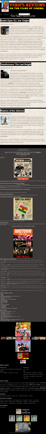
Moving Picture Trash (18, 401)
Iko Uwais (20, 55)
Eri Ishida (33, 54)
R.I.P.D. (31, 28)
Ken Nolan (21, 102)
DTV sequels (36, 384)
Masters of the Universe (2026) (6, 297)
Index (1, 372)
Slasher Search (4, 390)
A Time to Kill (3, 298)
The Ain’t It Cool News (3, 403)
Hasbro (8, 55)
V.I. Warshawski (3, 306)
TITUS (27, 95)
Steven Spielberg (32, 376)
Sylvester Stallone (39, 376)
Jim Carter (9, 102)
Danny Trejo (16, 384)
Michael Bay (10, 103)
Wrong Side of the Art (32, 403)
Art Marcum (22, 100)
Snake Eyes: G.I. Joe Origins (14, 20)
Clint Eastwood (39, 372)
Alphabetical (5, 372)
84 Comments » (20, 142)
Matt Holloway (3, 103)
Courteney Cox (37, 139)
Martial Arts (11, 59)
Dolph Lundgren (26, 374)
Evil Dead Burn (3, 312)
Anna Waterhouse (13, 54)
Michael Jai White (25, 386)
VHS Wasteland (19, 403)
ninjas (38, 386)
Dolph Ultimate (25, 400)
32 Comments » (22, 59)
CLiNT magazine (3, 407)
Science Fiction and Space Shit (16, 105)
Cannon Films (23, 139)
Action (6, 59)
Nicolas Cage (41, 374)
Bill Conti (12, 139)
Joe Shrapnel (25, 55)
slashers (43, 388)
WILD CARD (23, 92)
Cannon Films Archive (8, 400)
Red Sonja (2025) (3, 307)
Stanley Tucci (20, 103)
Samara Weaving (13, 57)
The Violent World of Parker (23, 395)
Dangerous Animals (4, 300)
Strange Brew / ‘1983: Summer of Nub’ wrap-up (8, 299)
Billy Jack (1, 400)
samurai (26, 388)
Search (17, 14)
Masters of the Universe (12, 110)
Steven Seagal (26, 376)
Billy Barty (17, 139)
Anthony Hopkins (15, 100)
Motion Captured (11, 401)
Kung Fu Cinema (36, 400)
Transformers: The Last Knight (15, 64)
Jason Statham (8, 386)
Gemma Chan (36, 100)
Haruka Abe (3, 55)
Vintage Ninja (25, 403)
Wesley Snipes (26, 378)
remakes (2, 388)
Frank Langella (8, 141)
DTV (24, 369)
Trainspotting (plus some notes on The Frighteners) (9, 308)
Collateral (3, 277)
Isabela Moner (3, 102)
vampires (44, 390)
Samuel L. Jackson (21, 388)
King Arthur (27, 102)
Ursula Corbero (34, 57)
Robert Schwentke (4, 57)
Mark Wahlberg (41, 102)
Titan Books (31, 395)
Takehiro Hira (28, 57)
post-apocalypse (43, 386)
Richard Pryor (26, 401)
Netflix (30, 386)
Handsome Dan (3, 285)
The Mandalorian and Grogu (5, 313)
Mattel (26, 141)
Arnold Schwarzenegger (27, 372)
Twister (2, 318)
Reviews (12, 14)
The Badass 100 (3, 369)
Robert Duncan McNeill (39, 141)
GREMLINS (10, 83)
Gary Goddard (16, 141)
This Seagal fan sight (12, 403)
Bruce (27, 382)
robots (15, 103)
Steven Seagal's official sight (34, 401)
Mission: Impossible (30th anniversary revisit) (8, 316)
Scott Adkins (31, 388)
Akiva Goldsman (7, 100)
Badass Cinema (6, 14)
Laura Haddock (34, 102)
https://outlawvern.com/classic (32, 432)
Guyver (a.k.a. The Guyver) (5, 304)
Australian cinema (17, 382)
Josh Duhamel (16, 102)
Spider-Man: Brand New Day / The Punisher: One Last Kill (16, 283)
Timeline (16, 372)
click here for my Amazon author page (23, 184)
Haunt (1, 303)
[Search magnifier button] (29, 14)
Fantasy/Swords (8, 142)
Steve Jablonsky (27, 103)
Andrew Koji (6, 54)
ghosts (1, 386)
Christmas (43, 382)
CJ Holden (2, 290)
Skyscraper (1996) (4, 305)
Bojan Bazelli (28, 54)
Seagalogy (37, 388)
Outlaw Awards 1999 (10, 369)
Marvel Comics (18, 386)
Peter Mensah (39, 55)
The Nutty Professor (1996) (5, 320)
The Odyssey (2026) (4, 302)
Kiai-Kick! (30, 400)
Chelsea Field (30, 139)
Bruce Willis (34, 372)
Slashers (27, 369)
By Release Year (11, 372)
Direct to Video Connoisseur (17, 400)
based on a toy (21, 54)
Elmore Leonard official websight (5, 395)
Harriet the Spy (3, 317)
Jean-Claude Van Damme (34, 374)
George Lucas (43, 384)
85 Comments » (27, 105)
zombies (6, 391)
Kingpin (5, 260)
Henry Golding (13, 55)
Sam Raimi (14, 388)
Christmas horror (3, 384)
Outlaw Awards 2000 (18, 369)
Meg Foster (31, 141)
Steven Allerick (20, 57)
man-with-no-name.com (4, 401)
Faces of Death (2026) (4, 301)
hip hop (4, 386)
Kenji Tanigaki (32, 55)
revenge (7, 388)
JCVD (13, 386)
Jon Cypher (22, 141)
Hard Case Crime (15, 395)
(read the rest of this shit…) (24, 97)
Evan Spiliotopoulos (40, 54)
